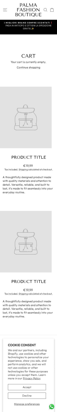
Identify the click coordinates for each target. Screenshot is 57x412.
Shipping (23, 169)
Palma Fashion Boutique (28, 10)
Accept (27, 387)
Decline (27, 395)
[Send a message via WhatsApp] (51, 406)
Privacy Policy (32, 378)
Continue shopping (28, 67)
